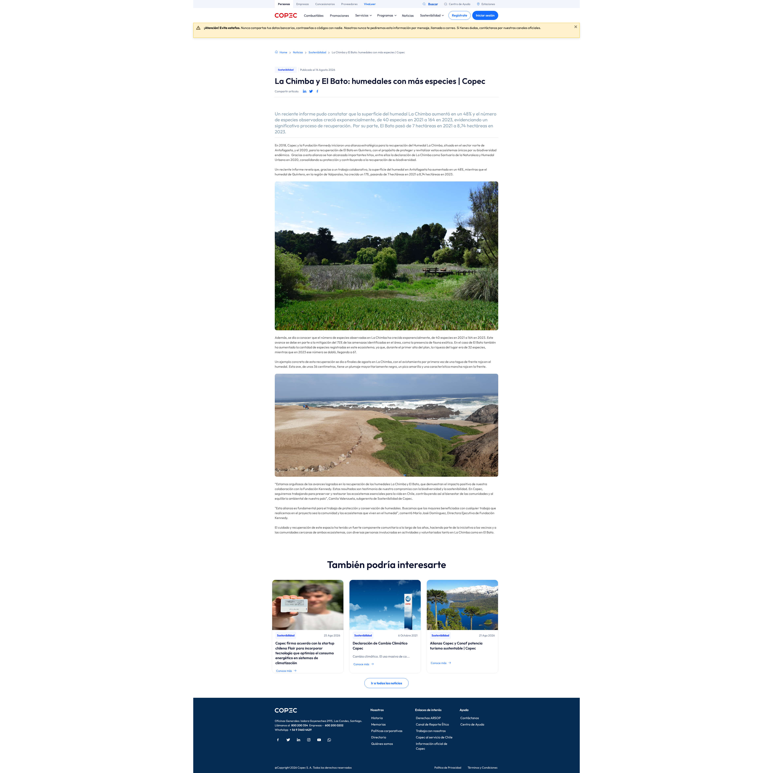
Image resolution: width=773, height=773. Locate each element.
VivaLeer (370, 4)
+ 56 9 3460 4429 (301, 730)
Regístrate (459, 15)
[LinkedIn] (298, 739)
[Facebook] (278, 739)
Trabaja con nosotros (431, 731)
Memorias (378, 724)
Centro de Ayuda (459, 4)
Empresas (302, 4)
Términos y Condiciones (482, 767)
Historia (377, 718)
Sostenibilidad (430, 15)
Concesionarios (325, 4)
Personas (284, 4)
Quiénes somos (382, 744)
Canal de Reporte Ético (432, 724)
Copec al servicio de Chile (434, 737)
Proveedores (349, 4)
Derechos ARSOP (428, 718)
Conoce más (284, 671)
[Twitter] (288, 739)
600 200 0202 (334, 725)
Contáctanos (469, 718)
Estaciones (488, 4)
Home (283, 52)
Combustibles (313, 15)
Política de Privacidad (447, 767)
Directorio (378, 737)
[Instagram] (309, 739)
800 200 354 (299, 725)
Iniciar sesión (485, 15)
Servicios (361, 15)
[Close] (575, 26)
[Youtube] (319, 739)
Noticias (408, 15)
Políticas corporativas (386, 731)
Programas (385, 15)
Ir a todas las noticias (386, 683)
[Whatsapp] (329, 739)
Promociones (339, 15)
